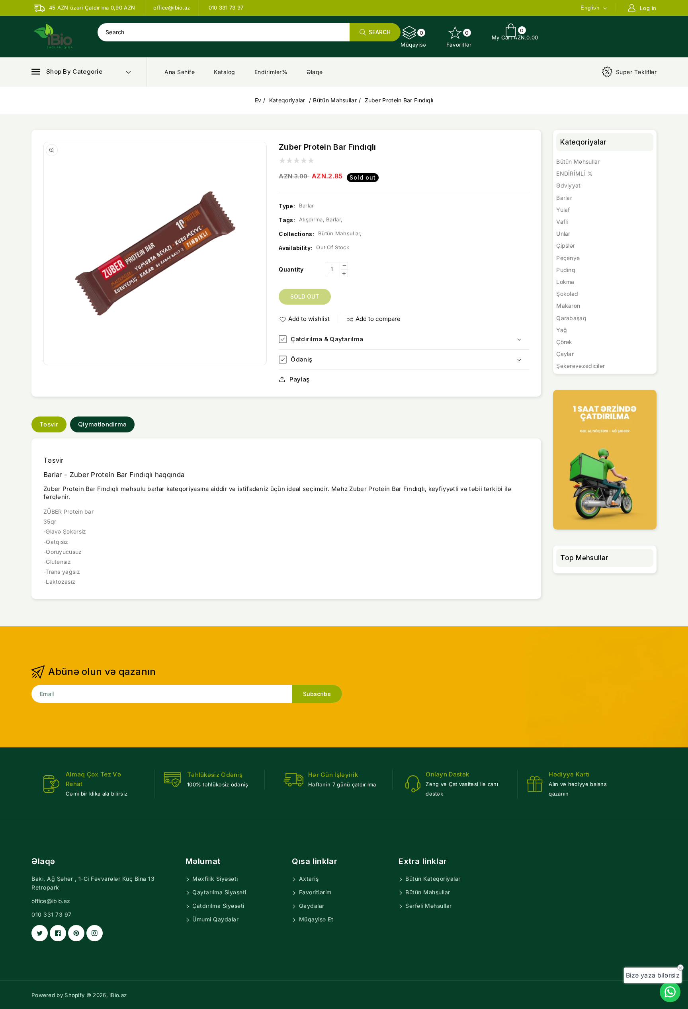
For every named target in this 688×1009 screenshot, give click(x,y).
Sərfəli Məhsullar (428, 905)
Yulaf (563, 209)
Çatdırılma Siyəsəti (217, 905)
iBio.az (118, 995)
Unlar (563, 233)
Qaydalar (310, 905)
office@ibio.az (50, 901)
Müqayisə (413, 38)
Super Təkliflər (636, 71)
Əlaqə (315, 71)
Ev (258, 100)
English (589, 8)
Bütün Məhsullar (335, 100)
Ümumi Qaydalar (215, 919)
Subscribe (317, 693)
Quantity (291, 269)
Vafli (562, 221)
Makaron (568, 305)
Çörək (564, 341)
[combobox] (249, 32)
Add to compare (378, 319)
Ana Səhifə (179, 71)
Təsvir (49, 424)
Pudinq (565, 269)
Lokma (565, 281)
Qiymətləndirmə (102, 424)
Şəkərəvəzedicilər (580, 365)
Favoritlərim (314, 892)
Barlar (564, 197)
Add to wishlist (309, 319)
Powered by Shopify (57, 995)
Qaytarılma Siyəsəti (218, 892)
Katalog (224, 71)
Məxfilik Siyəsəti (214, 878)
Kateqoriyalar (288, 100)
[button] (66, 72)
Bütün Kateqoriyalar (432, 878)
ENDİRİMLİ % (574, 173)
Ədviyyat (568, 185)
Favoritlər (459, 38)
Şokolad (567, 293)
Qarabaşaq (571, 318)
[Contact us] (670, 992)
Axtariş (308, 878)
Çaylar (565, 353)
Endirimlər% (271, 71)
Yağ (561, 330)
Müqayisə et (315, 919)
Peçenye (568, 257)
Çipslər (565, 245)
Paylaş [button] (299, 379)
